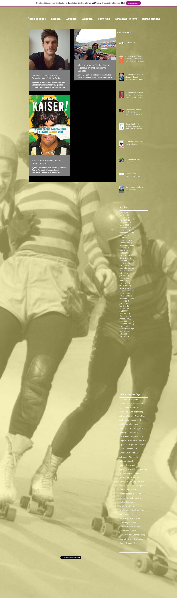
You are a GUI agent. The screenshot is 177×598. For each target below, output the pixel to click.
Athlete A (123, 457)
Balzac (122, 477)
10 (120, 399)
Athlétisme (133, 457)
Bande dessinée (133, 477)
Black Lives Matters (127, 506)
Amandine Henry (137, 428)
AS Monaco (124, 403)
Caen (134, 522)
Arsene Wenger (126, 448)
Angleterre (124, 440)
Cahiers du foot (126, 526)
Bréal (138, 518)
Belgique (141, 485)
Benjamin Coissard (127, 489)
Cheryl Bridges (125, 543)
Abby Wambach (132, 407)
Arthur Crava (125, 453)
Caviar (133, 530)
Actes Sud (123, 412)
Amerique (123, 432)
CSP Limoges (124, 522)
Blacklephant (125, 510)
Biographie (131, 502)
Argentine (133, 444)
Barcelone (123, 481)
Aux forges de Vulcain (128, 469)
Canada (137, 526)
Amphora (134, 432)
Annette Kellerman (138, 440)
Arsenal (142, 444)
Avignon (143, 469)
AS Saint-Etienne (138, 403)
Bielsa (122, 502)
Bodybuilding (138, 510)
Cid (135, 543)
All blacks (123, 424)
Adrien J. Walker (126, 416)
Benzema (137, 494)
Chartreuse (138, 539)
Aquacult (123, 444)
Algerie (135, 420)
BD (120, 473)
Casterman (124, 530)
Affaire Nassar (141, 416)
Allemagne (133, 424)
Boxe (121, 514)
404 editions (134, 399)
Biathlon (138, 498)
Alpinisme (123, 428)
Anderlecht (124, 436)
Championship (139, 535)
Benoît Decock (125, 494)
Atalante (135, 453)
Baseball (141, 481)
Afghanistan (124, 420)
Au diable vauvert (127, 465)
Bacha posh (128, 473)
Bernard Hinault (126, 498)
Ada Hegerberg (136, 412)
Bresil (127, 514)
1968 (125, 399)
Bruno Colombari (126, 518)
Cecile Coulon (125, 535)
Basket (122, 485)
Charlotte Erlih (125, 539)
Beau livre (131, 485)
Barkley (133, 481)
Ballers (138, 473)
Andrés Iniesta (137, 436)
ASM (121, 407)
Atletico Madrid (126, 461)
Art (135, 448)
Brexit (134, 514)
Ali (140, 420)
